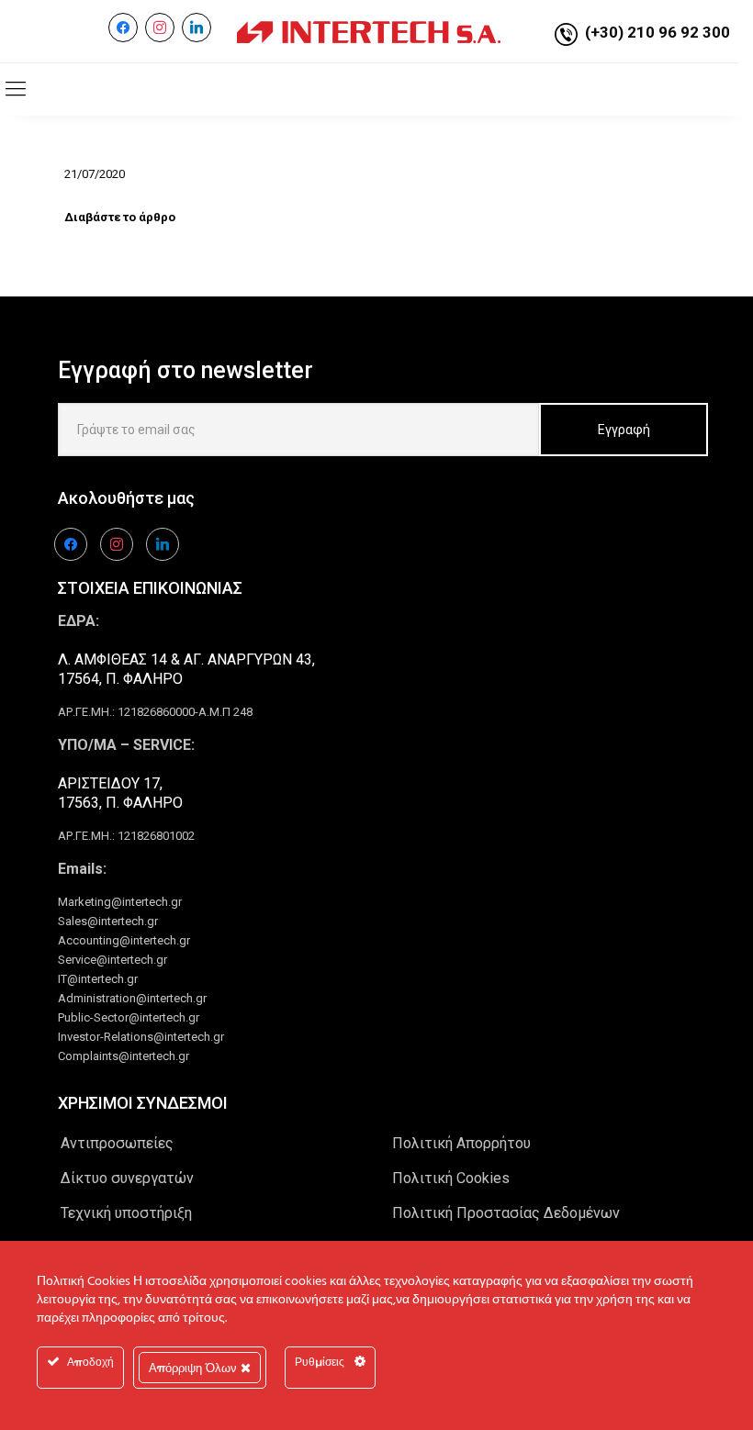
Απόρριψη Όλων (195, 1367)
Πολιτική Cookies (451, 1178)
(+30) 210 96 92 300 (657, 32)
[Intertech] (368, 31)
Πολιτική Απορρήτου (461, 1143)
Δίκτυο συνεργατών (127, 1178)
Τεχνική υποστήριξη (126, 1213)
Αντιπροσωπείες (117, 1143)
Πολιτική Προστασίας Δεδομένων (506, 1213)
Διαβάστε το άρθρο (119, 217)
